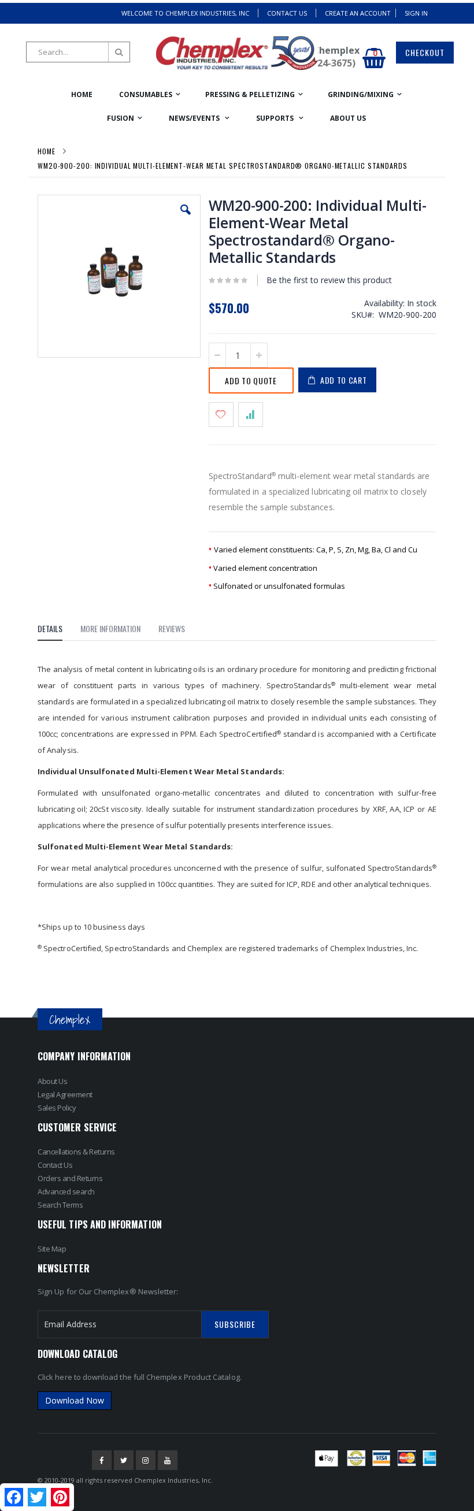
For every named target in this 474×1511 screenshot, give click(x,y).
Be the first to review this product (329, 279)
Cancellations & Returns (76, 1151)
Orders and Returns (70, 1178)
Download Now (74, 1400)
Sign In (416, 13)
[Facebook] (102, 1460)
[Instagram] (145, 1460)
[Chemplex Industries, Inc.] (237, 53)
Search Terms (60, 1205)
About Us (52, 1081)
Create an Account (358, 13)
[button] (185, 218)
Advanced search (66, 1191)
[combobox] (78, 52)
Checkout (425, 52)
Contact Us (287, 13)
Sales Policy (57, 1107)
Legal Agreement (65, 1094)
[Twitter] (124, 1460)
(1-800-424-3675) (318, 63)
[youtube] (167, 1460)
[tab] (59, 630)
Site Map (52, 1248)
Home (46, 151)
